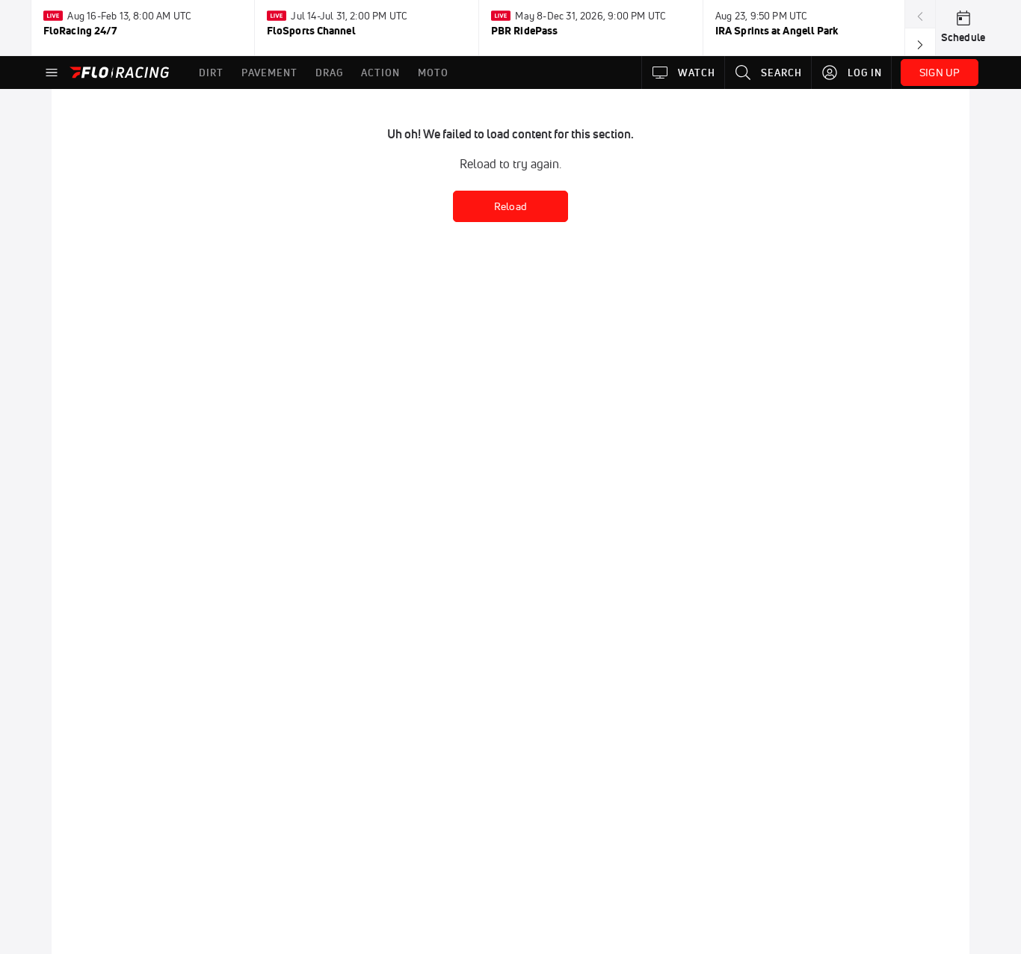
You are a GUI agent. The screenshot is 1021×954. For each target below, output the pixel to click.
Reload (510, 206)
